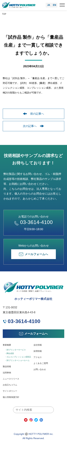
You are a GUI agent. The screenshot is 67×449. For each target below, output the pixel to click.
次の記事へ (30, 126)
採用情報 (38, 351)
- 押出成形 (9, 353)
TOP (4, 14)
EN (54, 5)
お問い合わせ (40, 369)
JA (48, 5)
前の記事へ (37, 113)
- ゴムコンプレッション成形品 (18, 357)
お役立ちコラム (10, 385)
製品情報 (7, 366)
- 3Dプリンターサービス (15, 350)
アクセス (38, 357)
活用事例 (7, 372)
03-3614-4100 (36, 222)
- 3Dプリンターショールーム (17, 360)
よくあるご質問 (41, 363)
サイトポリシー (10, 391)
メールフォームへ (36, 254)
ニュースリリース (11, 379)
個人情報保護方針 (11, 397)
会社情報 (38, 345)
